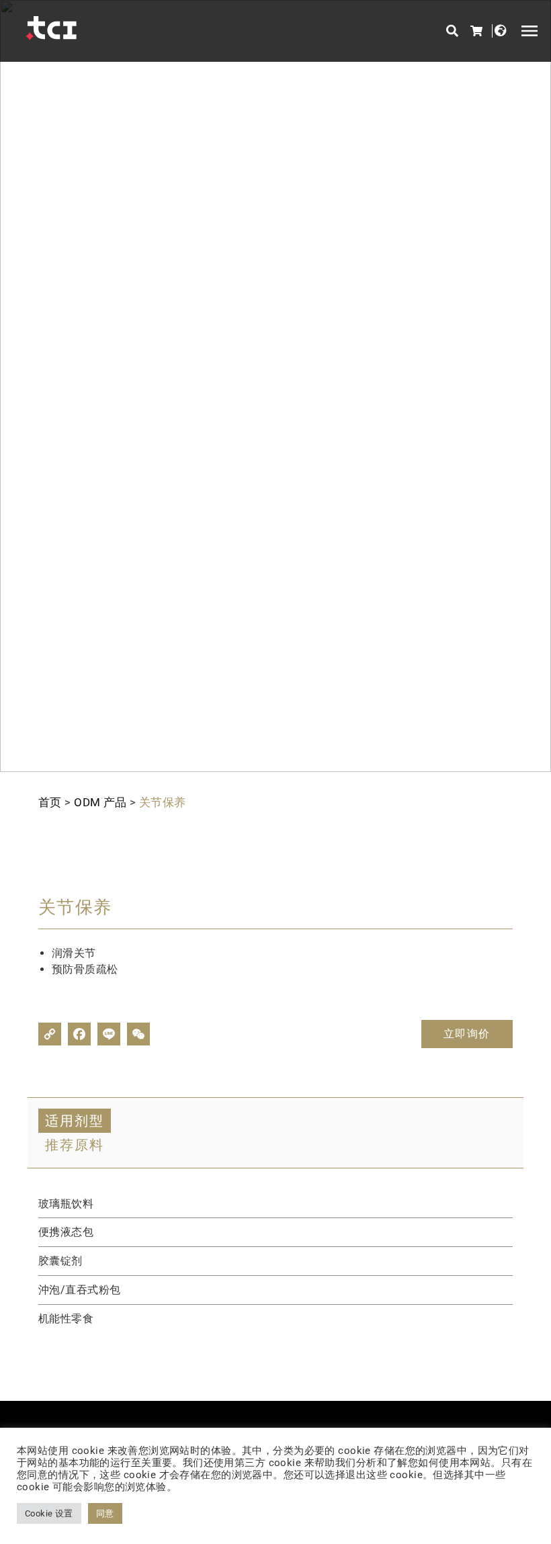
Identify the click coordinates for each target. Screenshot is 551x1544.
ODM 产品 (100, 802)
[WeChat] (138, 1034)
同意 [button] (105, 1513)
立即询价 (467, 1033)
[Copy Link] (49, 1034)
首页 (50, 802)
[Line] (108, 1034)
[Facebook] (79, 1034)
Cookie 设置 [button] (49, 1513)
